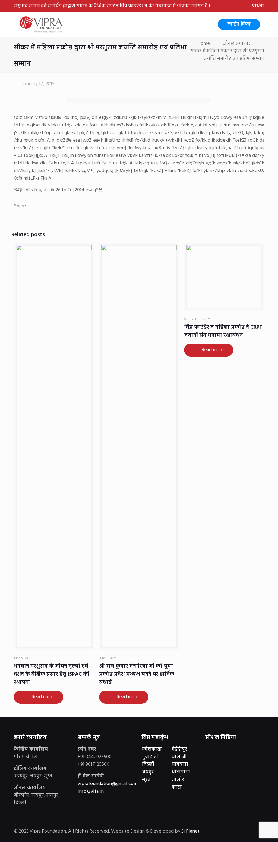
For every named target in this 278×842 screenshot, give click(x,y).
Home (203, 43)
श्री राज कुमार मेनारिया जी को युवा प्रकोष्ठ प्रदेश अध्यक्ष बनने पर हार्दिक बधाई (136, 674)
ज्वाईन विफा (239, 24)
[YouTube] (229, 831)
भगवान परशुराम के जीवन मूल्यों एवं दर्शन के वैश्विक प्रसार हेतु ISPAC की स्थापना (51, 674)
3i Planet (191, 831)
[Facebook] (214, 831)
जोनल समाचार (237, 43)
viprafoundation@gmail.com (107, 784)
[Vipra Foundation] (41, 24)
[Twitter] (222, 831)
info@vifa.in (91, 791)
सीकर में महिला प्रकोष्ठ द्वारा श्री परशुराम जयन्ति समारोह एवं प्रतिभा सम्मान (227, 55)
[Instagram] (236, 831)
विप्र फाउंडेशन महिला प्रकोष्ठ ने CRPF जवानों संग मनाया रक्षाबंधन (223, 331)
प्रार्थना (258, 6)
